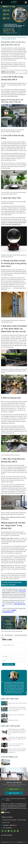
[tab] (14, 583)
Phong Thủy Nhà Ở (11, 37)
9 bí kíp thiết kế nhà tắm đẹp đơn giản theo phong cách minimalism (17, 744)
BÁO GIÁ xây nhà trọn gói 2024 (17, 696)
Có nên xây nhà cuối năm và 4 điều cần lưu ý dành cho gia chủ (17, 732)
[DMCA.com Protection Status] (5, 805)
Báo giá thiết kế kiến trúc (16, 708)
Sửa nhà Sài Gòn (13, 713)
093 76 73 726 (22, 590)
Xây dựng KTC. (13, 835)
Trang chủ (3, 37)
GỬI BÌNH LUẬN (8, 664)
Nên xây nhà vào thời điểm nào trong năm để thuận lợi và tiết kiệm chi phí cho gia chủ (17, 725)
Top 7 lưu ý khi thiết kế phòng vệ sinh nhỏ (15, 738)
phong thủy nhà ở (9, 635)
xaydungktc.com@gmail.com (10, 818)
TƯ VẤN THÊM (15, 786)
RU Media (24, 835)
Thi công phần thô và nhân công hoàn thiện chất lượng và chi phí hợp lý (17, 702)
